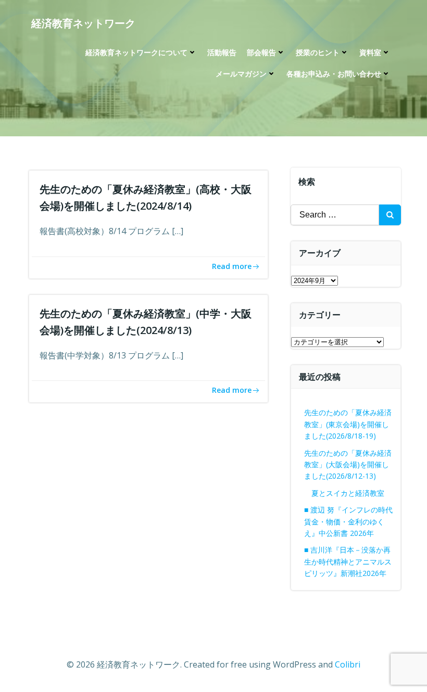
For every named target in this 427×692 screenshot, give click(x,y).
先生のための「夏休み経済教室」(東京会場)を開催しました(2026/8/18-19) (348, 424)
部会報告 (261, 52)
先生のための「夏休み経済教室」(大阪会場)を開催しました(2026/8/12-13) (348, 464)
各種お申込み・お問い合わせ (333, 74)
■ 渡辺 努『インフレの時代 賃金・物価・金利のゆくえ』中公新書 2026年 (348, 521)
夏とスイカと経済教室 (355, 493)
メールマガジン (241, 74)
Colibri (347, 664)
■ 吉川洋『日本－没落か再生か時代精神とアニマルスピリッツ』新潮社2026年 (348, 561)
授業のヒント (318, 52)
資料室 (370, 52)
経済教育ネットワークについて (136, 52)
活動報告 (221, 52)
